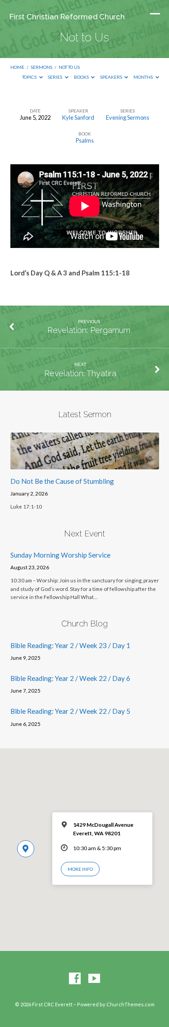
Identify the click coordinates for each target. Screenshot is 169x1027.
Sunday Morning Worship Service (60, 555)
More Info (80, 869)
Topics (29, 77)
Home (17, 67)
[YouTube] (94, 979)
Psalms (85, 140)
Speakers (111, 77)
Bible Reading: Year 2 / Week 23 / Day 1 (70, 645)
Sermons (41, 67)
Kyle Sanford (78, 117)
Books (82, 77)
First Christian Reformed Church (67, 16)
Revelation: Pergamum (88, 330)
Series (55, 77)
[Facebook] (75, 979)
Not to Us (69, 67)
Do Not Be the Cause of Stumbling (62, 481)
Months (143, 77)
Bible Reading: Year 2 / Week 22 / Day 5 (70, 711)
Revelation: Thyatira (80, 373)
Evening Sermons (127, 117)
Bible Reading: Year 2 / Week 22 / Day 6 (70, 678)
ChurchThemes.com (130, 1004)
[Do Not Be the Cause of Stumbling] (84, 464)
